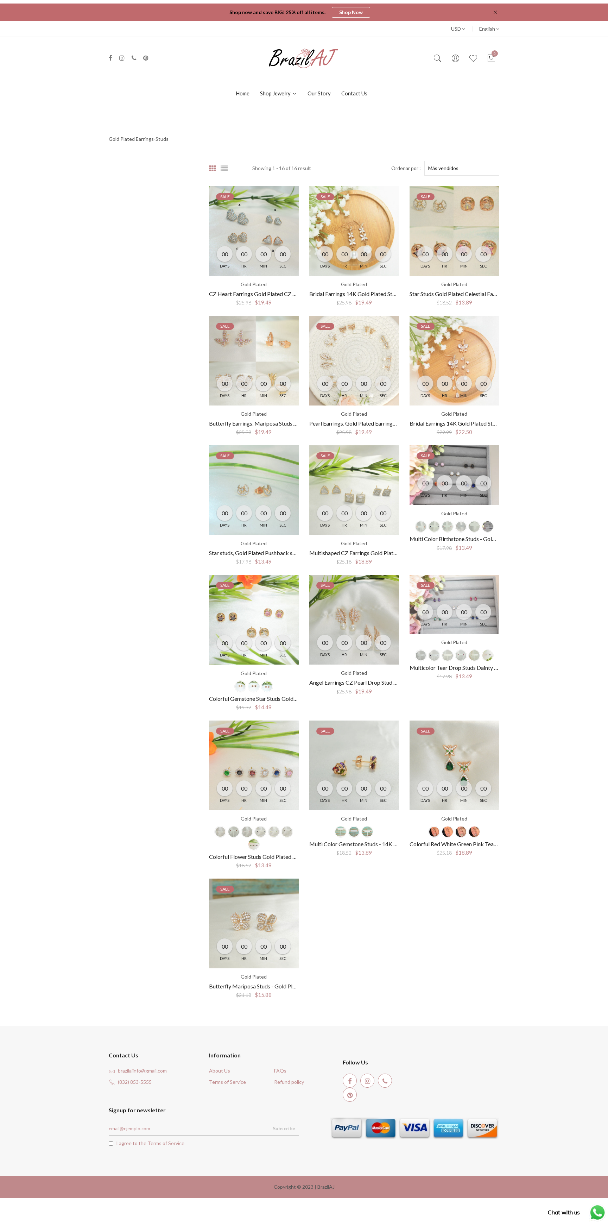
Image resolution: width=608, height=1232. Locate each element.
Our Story (319, 93)
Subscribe (284, 1128)
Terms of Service (227, 1082)
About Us (219, 1071)
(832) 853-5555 (135, 1082)
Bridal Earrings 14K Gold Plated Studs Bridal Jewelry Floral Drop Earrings (498, 423)
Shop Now (351, 12)
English (487, 29)
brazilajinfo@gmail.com (142, 1071)
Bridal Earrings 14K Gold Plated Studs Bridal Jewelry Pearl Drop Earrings (397, 293)
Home (242, 93)
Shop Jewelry (276, 93)
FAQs (280, 1071)
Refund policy (289, 1082)
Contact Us (354, 93)
